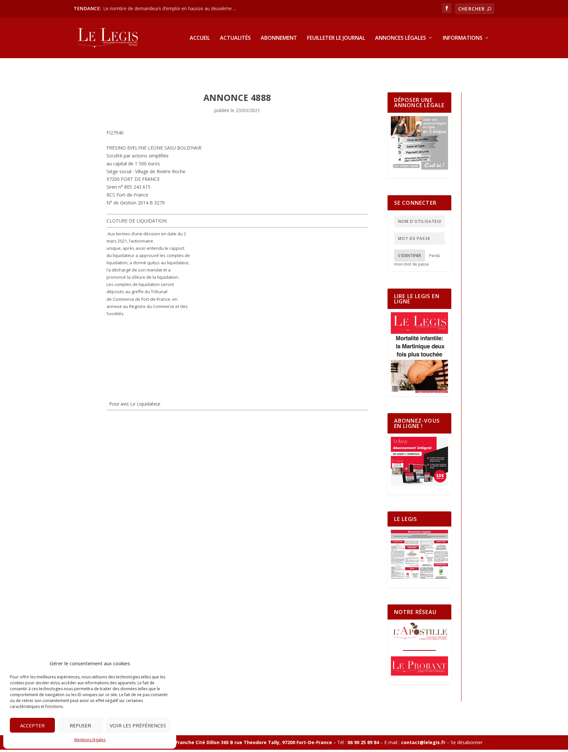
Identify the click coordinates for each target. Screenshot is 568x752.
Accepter (32, 725)
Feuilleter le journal (336, 38)
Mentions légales (90, 739)
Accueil (200, 38)
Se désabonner (467, 742)
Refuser (80, 725)
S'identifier (409, 255)
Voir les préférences (138, 725)
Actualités (235, 38)
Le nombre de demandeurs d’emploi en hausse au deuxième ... (169, 8)
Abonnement (279, 38)
